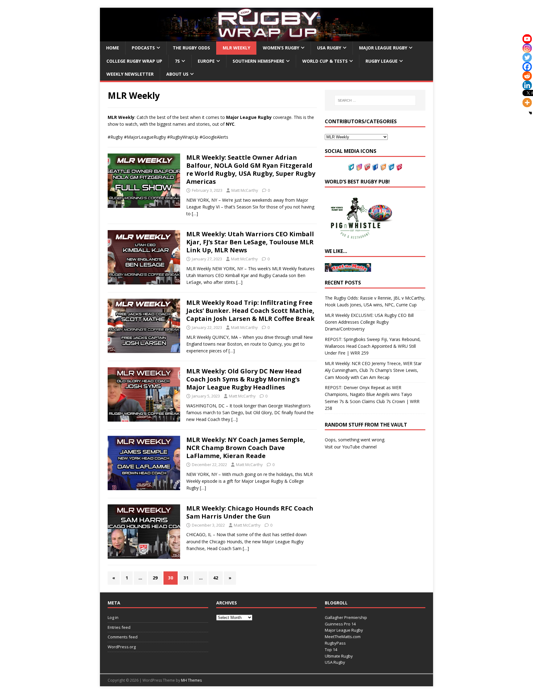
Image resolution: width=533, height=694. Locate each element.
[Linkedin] (527, 85)
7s (177, 61)
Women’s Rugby (281, 48)
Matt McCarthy (244, 190)
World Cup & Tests (325, 61)
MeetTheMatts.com (343, 636)
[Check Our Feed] (383, 167)
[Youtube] (527, 39)
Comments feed (123, 637)
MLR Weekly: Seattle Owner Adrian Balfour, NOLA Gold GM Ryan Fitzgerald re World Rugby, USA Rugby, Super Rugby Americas (250, 169)
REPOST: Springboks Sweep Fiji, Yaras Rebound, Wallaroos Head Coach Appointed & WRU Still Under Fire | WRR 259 (373, 346)
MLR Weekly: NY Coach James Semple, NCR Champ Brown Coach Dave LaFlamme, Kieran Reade (245, 447)
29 (155, 578)
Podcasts (143, 48)
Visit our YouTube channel (351, 447)
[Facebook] (527, 66)
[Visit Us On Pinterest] (399, 167)
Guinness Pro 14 (340, 624)
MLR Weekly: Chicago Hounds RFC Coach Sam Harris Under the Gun (249, 512)
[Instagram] (527, 48)
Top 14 (331, 649)
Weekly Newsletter (130, 74)
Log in (113, 617)
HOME (112, 48)
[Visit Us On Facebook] (375, 167)
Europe (206, 61)
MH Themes (191, 680)
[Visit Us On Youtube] (367, 167)
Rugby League (382, 61)
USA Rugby (329, 48)
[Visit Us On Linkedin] (391, 167)
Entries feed (119, 627)
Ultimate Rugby (339, 656)
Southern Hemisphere (258, 61)
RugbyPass (335, 643)
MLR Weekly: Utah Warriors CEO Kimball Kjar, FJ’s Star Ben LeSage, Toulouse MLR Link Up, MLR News (250, 242)
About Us (177, 74)
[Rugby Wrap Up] (266, 38)
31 (186, 578)
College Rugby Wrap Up (134, 61)
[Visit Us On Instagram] (359, 167)
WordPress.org (122, 647)
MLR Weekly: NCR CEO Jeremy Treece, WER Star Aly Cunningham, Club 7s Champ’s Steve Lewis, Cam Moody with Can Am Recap (373, 370)
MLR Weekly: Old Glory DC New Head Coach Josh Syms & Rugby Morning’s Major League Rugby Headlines (244, 379)
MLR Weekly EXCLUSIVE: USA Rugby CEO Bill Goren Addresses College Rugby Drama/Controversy (369, 322)
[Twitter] (527, 57)
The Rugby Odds (191, 48)
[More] (527, 102)
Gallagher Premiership (346, 617)
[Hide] (530, 113)
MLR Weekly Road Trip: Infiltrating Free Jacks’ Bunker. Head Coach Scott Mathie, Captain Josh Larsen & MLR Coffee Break (250, 310)
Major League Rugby (383, 48)
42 (215, 578)
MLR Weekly (236, 48)
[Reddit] (527, 76)
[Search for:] (375, 100)
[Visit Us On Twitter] (351, 167)
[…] (195, 214)
